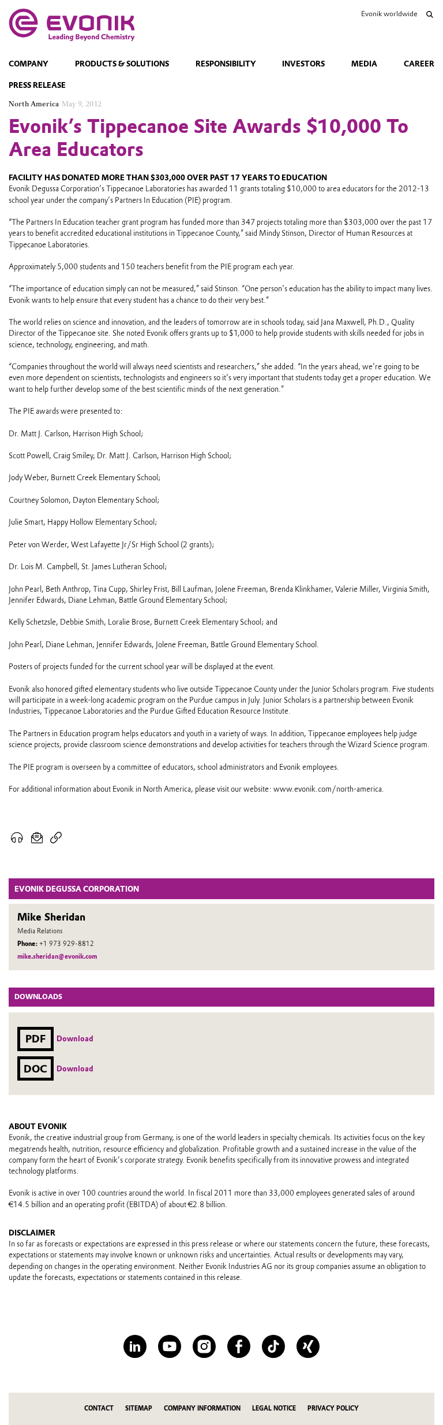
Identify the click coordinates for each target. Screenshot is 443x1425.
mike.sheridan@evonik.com (57, 956)
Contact (99, 1408)
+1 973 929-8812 (66, 944)
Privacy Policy (333, 1408)
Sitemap (138, 1408)
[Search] (429, 14)
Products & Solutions (122, 64)
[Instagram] (204, 1346)
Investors (303, 64)
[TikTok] (273, 1346)
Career (419, 64)
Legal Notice (274, 1408)
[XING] (308, 1346)
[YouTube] (169, 1346)
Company (28, 64)
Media (364, 64)
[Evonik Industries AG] (72, 25)
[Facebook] (238, 1346)
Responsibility (226, 64)
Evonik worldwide (389, 13)
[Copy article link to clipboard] (56, 838)
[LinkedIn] (135, 1346)
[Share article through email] (37, 838)
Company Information (202, 1408)
